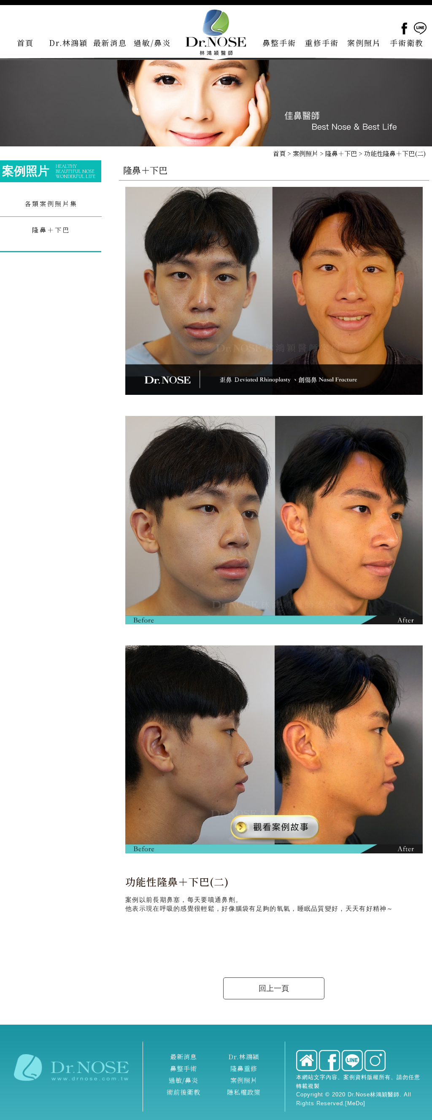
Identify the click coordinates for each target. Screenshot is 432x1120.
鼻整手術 (183, 1068)
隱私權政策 (244, 1092)
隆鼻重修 (243, 1068)
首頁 (279, 153)
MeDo (355, 1103)
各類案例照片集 (51, 203)
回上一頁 (274, 988)
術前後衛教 (183, 1092)
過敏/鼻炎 (183, 1080)
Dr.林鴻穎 (243, 1056)
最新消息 (183, 1056)
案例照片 (305, 153)
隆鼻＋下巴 (341, 153)
